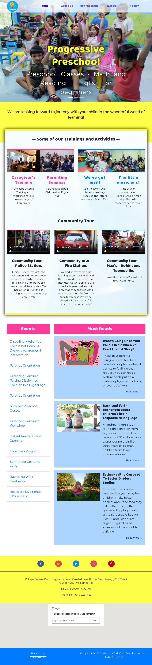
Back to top (38, 653)
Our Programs (89, 6)
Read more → (134, 391)
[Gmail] (58, 563)
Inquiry (134, 6)
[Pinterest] (111, 563)
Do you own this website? (63, 620)
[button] (11, 51)
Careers (112, 6)
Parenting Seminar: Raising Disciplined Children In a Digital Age (27, 380)
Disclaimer (38, 657)
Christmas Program (24, 451)
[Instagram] (93, 563)
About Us (67, 6)
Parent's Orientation (25, 365)
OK (94, 620)
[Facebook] (40, 563)
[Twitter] (76, 563)
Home (49, 6)
